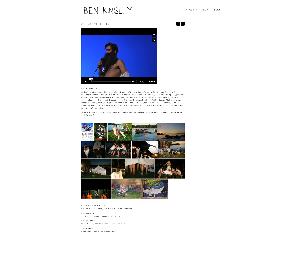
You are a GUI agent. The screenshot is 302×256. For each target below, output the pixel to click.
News (217, 10)
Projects (191, 10)
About (206, 10)
